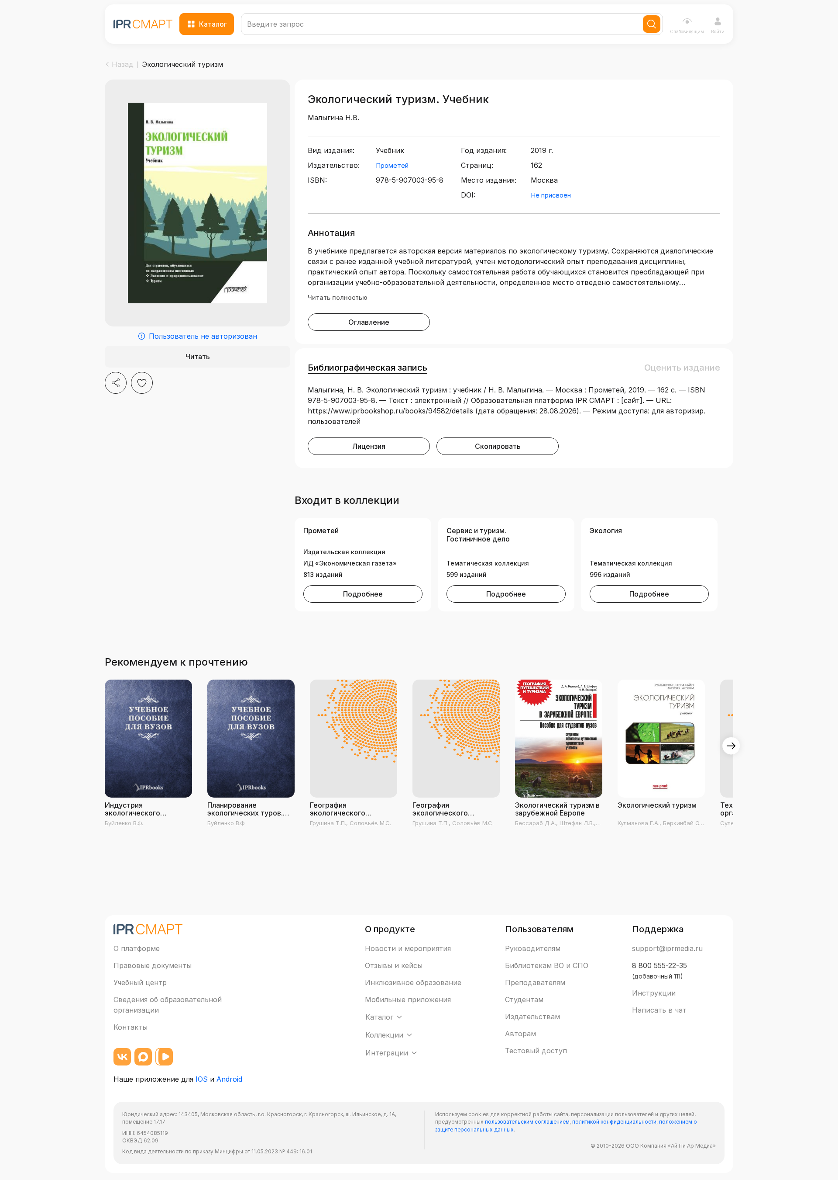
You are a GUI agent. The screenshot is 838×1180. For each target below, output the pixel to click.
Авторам (520, 1033)
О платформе (136, 948)
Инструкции (654, 993)
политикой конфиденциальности (614, 1121)
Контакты (130, 1027)
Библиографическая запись (367, 367)
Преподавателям (535, 982)
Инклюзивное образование (413, 982)
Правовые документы (152, 965)
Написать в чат (659, 1010)
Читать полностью (337, 297)
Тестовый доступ (536, 1050)
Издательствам (532, 1016)
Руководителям (532, 948)
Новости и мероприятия (408, 948)
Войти (718, 31)
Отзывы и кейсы (393, 965)
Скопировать (498, 446)
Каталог (213, 24)
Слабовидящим (687, 31)
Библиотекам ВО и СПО (546, 965)
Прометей (392, 165)
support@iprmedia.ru (667, 948)
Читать (197, 356)
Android (229, 1079)
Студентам (524, 999)
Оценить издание (682, 367)
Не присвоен (551, 195)
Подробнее (363, 594)
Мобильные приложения (408, 999)
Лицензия (368, 446)
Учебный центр (140, 982)
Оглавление (368, 322)
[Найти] (651, 24)
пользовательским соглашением (527, 1121)
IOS (202, 1079)
